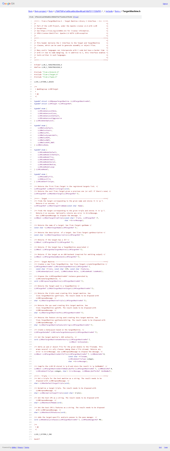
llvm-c (118, 11)
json (166, 447)
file (76, 17)
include (109, 11)
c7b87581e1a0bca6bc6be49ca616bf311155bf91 (78, 11)
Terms (26, 447)
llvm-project (40, 11)
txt (160, 447)
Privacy (20, 447)
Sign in (165, 4)
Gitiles (14, 447)
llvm (30, 11)
